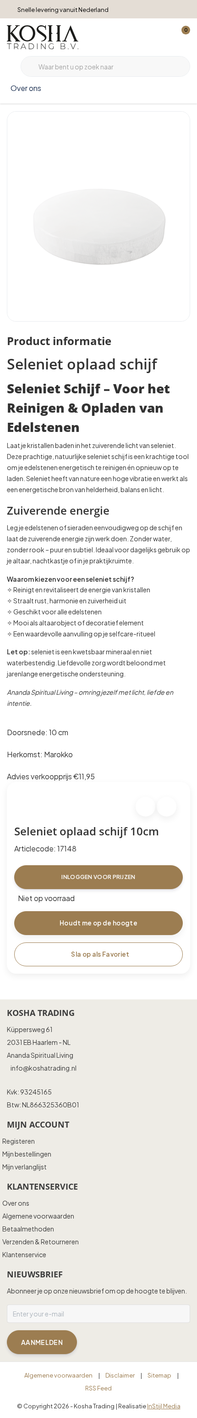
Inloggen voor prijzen (98, 876)
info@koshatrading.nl (44, 1068)
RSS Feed (98, 1388)
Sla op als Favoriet (100, 954)
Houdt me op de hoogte (98, 923)
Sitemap (159, 1375)
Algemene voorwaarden (58, 1375)
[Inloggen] (146, 36)
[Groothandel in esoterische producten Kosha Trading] (42, 36)
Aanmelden (42, 1342)
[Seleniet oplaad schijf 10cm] (98, 216)
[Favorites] (164, 36)
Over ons (26, 88)
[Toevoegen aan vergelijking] (166, 807)
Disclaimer (120, 1375)
